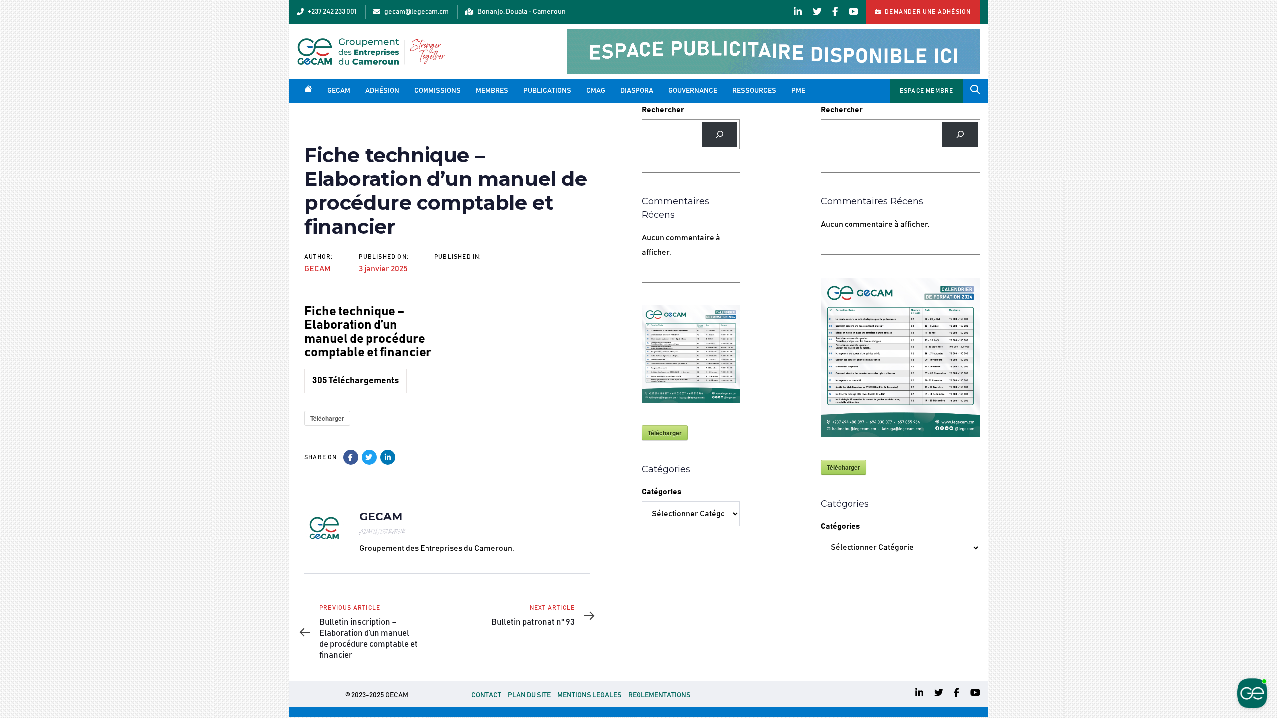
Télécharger (327, 418)
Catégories (661, 492)
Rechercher (663, 110)
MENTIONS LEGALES (589, 695)
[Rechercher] (720, 134)
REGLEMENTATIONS (659, 695)
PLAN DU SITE (529, 695)
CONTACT (486, 695)
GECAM (317, 269)
